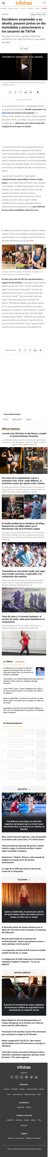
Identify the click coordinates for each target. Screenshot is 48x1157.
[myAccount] (44, 3)
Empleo (28, 1107)
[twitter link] (16, 1077)
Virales (5, 14)
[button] (3, 3)
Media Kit (24, 1125)
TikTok (5, 419)
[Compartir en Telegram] (31, 92)
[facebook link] (12, 1077)
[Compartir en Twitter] (20, 92)
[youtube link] (26, 1077)
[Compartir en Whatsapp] (10, 92)
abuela (28, 419)
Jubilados (26, 8)
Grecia (33, 8)
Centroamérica (17, 1094)
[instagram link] (21, 1077)
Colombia (14, 1089)
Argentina (10, 1120)
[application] (24, 66)
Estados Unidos (32, 1089)
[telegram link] (31, 1077)
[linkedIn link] (36, 1077)
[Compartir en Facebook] (15, 92)
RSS (39, 1094)
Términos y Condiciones (16, 1138)
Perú (8, 1094)
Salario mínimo (9, 8)
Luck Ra (18, 8)
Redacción (20, 1107)
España (22, 1089)
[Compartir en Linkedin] (26, 92)
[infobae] (24, 3)
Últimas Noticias (30, 1094)
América (6, 1089)
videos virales (17, 419)
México (41, 1089)
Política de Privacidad (33, 1138)
